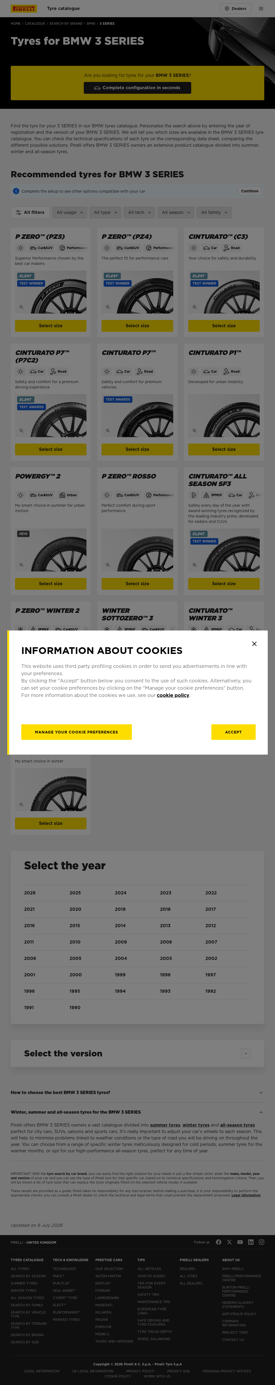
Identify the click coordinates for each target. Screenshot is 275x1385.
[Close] (254, 643)
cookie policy (173, 695)
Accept (233, 732)
